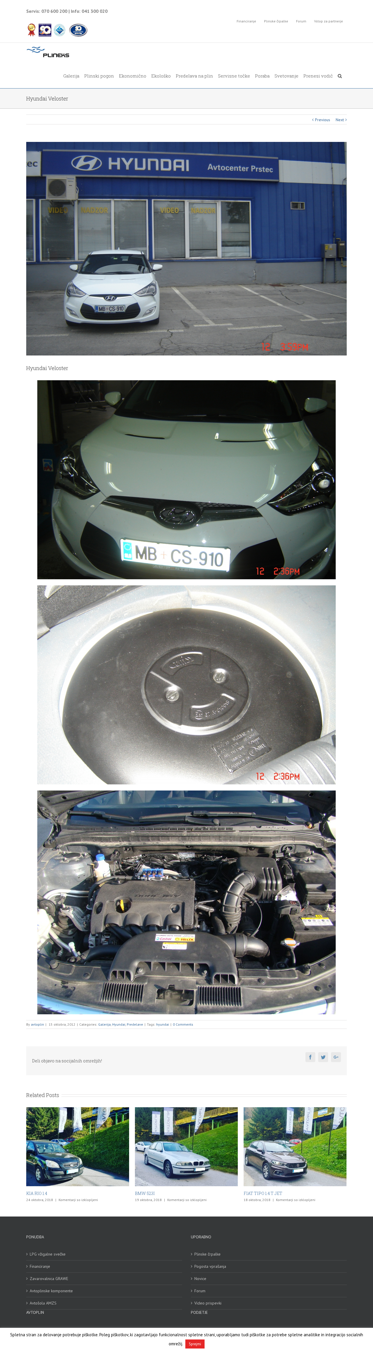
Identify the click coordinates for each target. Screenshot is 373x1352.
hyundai (162, 1024)
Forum (199, 1290)
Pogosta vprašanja (210, 1266)
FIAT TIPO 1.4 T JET (45, 1193)
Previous (322, 119)
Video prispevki (207, 1303)
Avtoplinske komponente (51, 1290)
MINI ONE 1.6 (148, 1193)
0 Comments (183, 1024)
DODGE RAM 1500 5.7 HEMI (270, 1193)
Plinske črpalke (207, 1254)
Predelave (135, 1024)
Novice (200, 1278)
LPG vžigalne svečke (48, 1254)
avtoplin (37, 1024)
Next (340, 119)
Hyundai (118, 1024)
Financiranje (40, 1266)
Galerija (104, 1024)
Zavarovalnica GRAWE (49, 1278)
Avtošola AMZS (43, 1303)
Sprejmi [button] (195, 1344)
